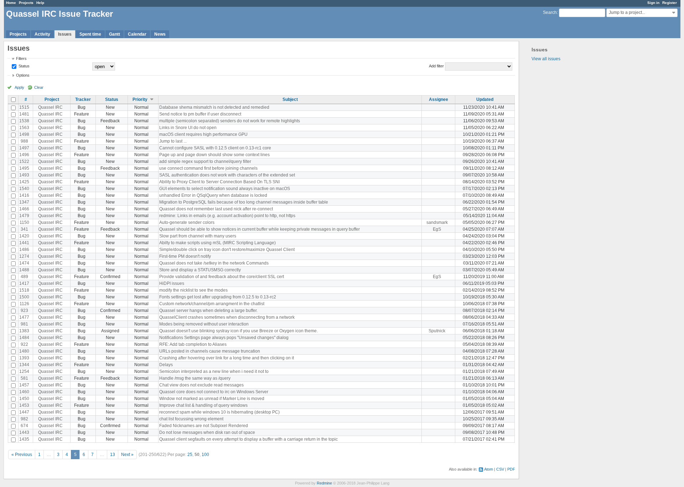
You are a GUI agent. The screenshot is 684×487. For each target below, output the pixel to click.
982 (24, 418)
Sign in (653, 3)
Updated (484, 99)
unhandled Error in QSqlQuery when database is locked (213, 195)
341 (24, 229)
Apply (19, 87)
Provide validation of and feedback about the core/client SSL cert (221, 276)
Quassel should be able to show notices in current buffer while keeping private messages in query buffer (259, 229)
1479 (24, 215)
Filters (21, 58)
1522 (24, 161)
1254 (24, 371)
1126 (24, 303)
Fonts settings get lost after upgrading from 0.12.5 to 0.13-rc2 (217, 296)
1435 (24, 439)
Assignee (438, 99)
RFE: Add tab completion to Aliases (193, 344)
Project (52, 99)
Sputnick (437, 330)
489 (24, 276)
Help (40, 3)
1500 (24, 296)
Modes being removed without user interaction (204, 324)
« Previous (21, 454)
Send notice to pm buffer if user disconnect (200, 114)
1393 (24, 357)
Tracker (83, 99)
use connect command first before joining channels (208, 168)
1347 (24, 202)
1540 (24, 188)
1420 (24, 236)
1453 (24, 405)
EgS (437, 229)
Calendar (137, 34)
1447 (24, 412)
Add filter (436, 66)
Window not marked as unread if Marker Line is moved (211, 398)
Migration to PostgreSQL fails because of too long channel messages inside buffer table (243, 202)
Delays (166, 364)
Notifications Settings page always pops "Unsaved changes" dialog (224, 337)
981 (24, 324)
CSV (500, 469)
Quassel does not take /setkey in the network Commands (214, 263)
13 (112, 454)
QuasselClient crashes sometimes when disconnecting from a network (227, 317)
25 (189, 454)
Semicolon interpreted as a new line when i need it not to (214, 371)
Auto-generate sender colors (186, 222)
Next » (127, 454)
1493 (24, 175)
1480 (24, 351)
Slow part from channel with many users (197, 236)
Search (550, 12)
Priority (140, 99)
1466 (24, 208)
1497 (24, 147)
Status (23, 66)
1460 (24, 391)
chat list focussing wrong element (191, 418)
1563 (24, 127)
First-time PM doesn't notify (185, 256)
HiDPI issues (171, 283)
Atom (488, 469)
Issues (65, 34)
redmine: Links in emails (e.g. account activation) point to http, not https (227, 215)
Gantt (114, 34)
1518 (24, 290)
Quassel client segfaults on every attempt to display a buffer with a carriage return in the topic (248, 439)
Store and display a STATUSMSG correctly (200, 269)
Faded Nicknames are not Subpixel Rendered (203, 425)
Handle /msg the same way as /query (194, 378)
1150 (24, 222)
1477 (24, 317)
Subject (290, 99)
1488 (24, 269)
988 (24, 141)
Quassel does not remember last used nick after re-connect (216, 208)
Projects (26, 3)
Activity (42, 34)
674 (24, 425)
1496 (24, 154)
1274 (24, 256)
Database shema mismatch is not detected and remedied (214, 107)
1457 (24, 385)
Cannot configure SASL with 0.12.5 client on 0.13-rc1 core (215, 147)
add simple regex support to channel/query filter (205, 161)
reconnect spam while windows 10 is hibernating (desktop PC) (219, 412)
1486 (24, 249)
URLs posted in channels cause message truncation (209, 351)
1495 (24, 168)
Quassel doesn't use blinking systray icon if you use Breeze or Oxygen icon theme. (238, 330)
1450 (24, 398)
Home (11, 3)
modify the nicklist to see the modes (193, 290)
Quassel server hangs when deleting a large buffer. (208, 310)
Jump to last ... (173, 141)
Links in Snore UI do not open (188, 127)
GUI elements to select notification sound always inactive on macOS (224, 188)
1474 (24, 263)
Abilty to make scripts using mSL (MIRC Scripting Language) (217, 242)
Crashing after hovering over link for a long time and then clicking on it (226, 357)
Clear (38, 87)
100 (205, 454)
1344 (24, 364)
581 (24, 378)
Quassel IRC (50, 107)
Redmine (324, 483)
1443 (24, 432)
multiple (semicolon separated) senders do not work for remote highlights (229, 120)
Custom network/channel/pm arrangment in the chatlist (211, 303)
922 (24, 344)
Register (669, 3)
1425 (24, 181)
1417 (24, 283)
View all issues (546, 58)
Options (23, 75)
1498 (24, 134)
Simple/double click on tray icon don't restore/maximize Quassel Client (227, 249)
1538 (24, 120)
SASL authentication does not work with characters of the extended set (227, 175)
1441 (24, 242)
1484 (24, 337)
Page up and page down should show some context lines (214, 154)
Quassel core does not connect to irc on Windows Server (213, 391)
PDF (511, 469)
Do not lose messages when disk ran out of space (207, 432)
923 (24, 310)
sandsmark (437, 222)
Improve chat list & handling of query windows (203, 405)
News (160, 34)
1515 (24, 107)
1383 (24, 330)
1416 (24, 195)
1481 (24, 114)
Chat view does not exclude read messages (201, 385)
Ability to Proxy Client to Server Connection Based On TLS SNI (219, 181)
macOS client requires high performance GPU (203, 134)
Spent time (90, 34)
